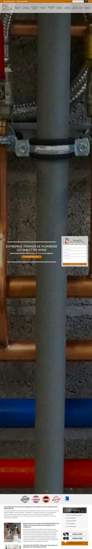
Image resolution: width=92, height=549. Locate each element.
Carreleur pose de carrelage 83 (51, 7)
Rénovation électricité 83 (67, 8)
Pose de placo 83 (81, 8)
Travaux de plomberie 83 (87, 8)
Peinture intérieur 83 (75, 8)
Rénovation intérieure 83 (59, 8)
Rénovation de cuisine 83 (43, 8)
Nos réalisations (31, 256)
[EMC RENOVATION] (7, 8)
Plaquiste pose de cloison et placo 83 (34, 7)
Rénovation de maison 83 (17, 8)
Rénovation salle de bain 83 (26, 8)
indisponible (10, 1)
